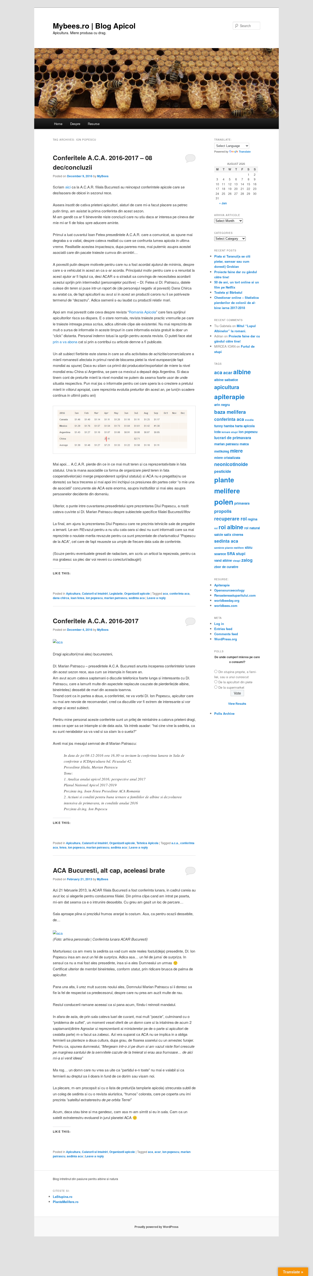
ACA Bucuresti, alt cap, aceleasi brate (109, 870)
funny (218, 426)
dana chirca (61, 598)
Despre (75, 123)
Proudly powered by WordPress (156, 1226)
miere (236, 450)
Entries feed (223, 628)
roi (216, 528)
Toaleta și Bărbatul (228, 292)
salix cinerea (233, 534)
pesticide (222, 471)
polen (223, 502)
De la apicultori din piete (235, 682)
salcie (218, 534)
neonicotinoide (231, 464)
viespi (236, 560)
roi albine (231, 527)
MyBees (103, 176)
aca (165, 593)
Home (58, 123)
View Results (237, 703)
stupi (240, 553)
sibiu (248, 547)
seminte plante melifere (229, 548)
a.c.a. (175, 843)
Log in (219, 623)
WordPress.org (225, 639)
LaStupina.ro (62, 1196)
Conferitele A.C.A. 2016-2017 (95, 620)
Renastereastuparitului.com (235, 595)
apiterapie (229, 396)
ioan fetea (77, 598)
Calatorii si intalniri (95, 593)
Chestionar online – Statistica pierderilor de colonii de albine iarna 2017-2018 (236, 302)
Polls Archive (224, 713)
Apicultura (73, 593)
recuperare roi (230, 518)
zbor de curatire (226, 566)
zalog (247, 560)
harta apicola (245, 426)
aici (68, 186)
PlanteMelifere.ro (65, 1201)
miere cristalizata (227, 457)
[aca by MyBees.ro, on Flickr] (58, 933)
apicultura (226, 387)
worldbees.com (225, 605)
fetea (63, 847)
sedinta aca (137, 598)
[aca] (58, 641)
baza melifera (230, 411)
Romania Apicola (142, 311)
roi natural (252, 528)
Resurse (94, 123)
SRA (231, 553)
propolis (223, 511)
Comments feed (226, 634)
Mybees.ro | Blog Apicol (94, 25)
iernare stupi (230, 432)
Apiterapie (222, 585)
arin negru (222, 404)
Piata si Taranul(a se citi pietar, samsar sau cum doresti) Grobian (232, 261)
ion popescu (94, 598)
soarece (220, 553)
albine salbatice (226, 379)
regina (252, 519)
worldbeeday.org (226, 600)
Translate (245, 151)
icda (217, 431)
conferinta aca (179, 593)
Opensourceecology (229, 590)
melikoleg (221, 451)
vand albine (223, 560)
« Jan (223, 203)
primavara (241, 503)
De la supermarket (231, 687)
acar (158, 1152)
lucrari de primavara (232, 437)
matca (244, 444)
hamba (229, 426)
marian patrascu (115, 598)
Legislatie (116, 593)
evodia (249, 420)
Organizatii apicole (137, 593)
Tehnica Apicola (147, 843)
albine (242, 371)
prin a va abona (65, 341)
